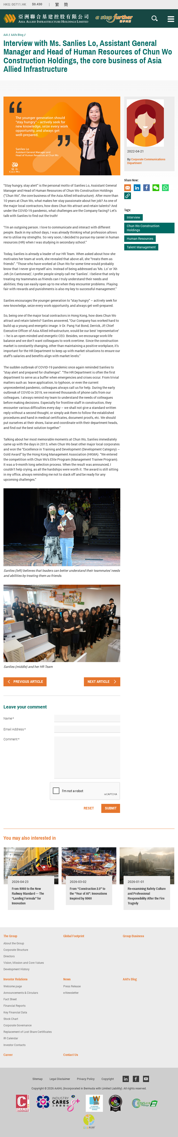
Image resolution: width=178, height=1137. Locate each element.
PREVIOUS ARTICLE (28, 681)
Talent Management (141, 247)
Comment (11, 739)
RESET (89, 808)
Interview (133, 217)
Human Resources (140, 238)
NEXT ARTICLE (99, 681)
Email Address (14, 729)
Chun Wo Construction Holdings (143, 228)
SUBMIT (111, 808)
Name (8, 718)
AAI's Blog (17, 34)
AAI (5, 34)
